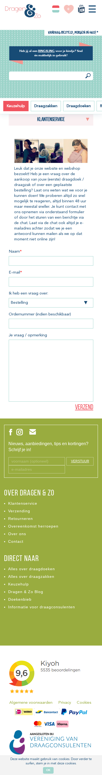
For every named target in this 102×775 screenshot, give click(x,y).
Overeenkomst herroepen (33, 526)
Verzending (19, 511)
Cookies (84, 703)
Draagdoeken (79, 106)
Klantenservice (22, 503)
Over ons (17, 534)
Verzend (84, 407)
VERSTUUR (80, 461)
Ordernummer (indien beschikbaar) (40, 314)
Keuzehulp (16, 106)
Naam (15, 252)
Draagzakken (45, 106)
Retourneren (20, 518)
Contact (15, 541)
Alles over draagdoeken (31, 569)
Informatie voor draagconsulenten (41, 607)
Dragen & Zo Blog (25, 592)
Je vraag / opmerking (28, 335)
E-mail (15, 273)
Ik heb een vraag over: (28, 294)
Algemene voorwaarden (30, 703)
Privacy (64, 703)
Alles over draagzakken (31, 576)
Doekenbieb (20, 599)
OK (48, 770)
